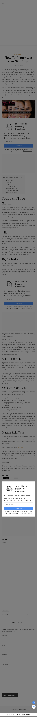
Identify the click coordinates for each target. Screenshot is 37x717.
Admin (6, 615)
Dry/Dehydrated (11, 186)
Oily (8, 184)
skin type (5, 610)
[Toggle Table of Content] (21, 177)
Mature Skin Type (12, 192)
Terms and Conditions (23, 714)
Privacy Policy (11, 714)
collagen (21, 447)
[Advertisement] (18, 20)
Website (4, 655)
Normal (9, 182)
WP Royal (23, 709)
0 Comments (31, 615)
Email (4, 645)
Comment (5, 664)
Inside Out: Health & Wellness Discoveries (18, 53)
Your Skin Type (9, 180)
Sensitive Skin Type (12, 190)
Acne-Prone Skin (12, 188)
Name (4, 635)
